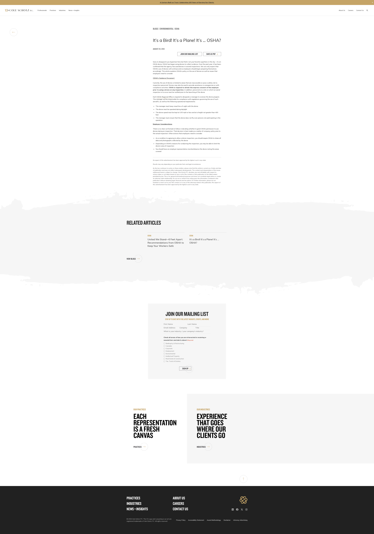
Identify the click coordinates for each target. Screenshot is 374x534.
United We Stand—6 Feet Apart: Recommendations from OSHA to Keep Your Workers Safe (166, 242)
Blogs (155, 28)
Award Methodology (214, 520)
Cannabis (169, 346)
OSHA (177, 28)
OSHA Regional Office (165, 97)
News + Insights (137, 509)
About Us (179, 498)
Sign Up (185, 368)
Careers (178, 503)
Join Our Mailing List (189, 54)
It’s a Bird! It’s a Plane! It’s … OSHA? (204, 241)
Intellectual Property (172, 356)
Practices (137, 446)
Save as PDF (211, 54)
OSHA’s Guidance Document (164, 78)
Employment (170, 351)
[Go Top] (243, 479)
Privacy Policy (180, 520)
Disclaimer (227, 520)
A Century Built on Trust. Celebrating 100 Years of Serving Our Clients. (187, 2)
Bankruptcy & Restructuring (175, 343)
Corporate (169, 348)
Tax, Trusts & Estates (173, 361)
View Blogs (131, 258)
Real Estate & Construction (175, 359)
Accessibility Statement (196, 520)
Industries (201, 446)
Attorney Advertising (240, 520)
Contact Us (180, 509)
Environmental (166, 28)
